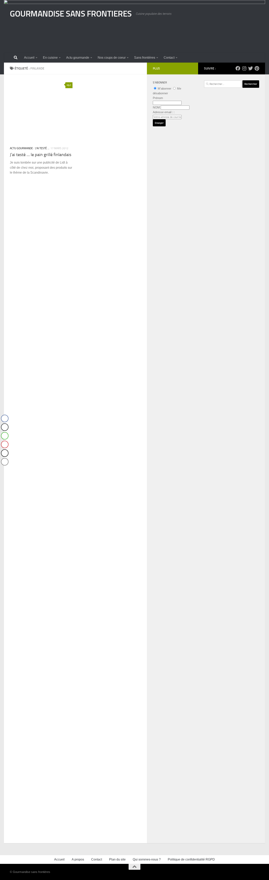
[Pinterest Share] (4, 444)
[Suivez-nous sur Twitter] (250, 68)
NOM (156, 107)
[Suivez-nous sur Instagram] (244, 68)
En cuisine (50, 57)
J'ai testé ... (42, 148)
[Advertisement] (231, 205)
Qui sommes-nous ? (147, 859)
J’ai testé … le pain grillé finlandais (40, 154)
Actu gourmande (77, 57)
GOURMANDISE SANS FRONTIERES (71, 14)
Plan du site (117, 859)
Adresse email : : (163, 112)
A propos (78, 859)
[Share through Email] (4, 461)
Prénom (158, 98)
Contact (169, 57)
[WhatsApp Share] (4, 436)
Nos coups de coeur (112, 57)
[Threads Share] (4, 453)
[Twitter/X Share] (4, 427)
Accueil (29, 57)
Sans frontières (144, 57)
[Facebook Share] (4, 418)
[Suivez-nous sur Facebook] (238, 68)
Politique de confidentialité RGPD (191, 859)
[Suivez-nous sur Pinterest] (256, 68)
